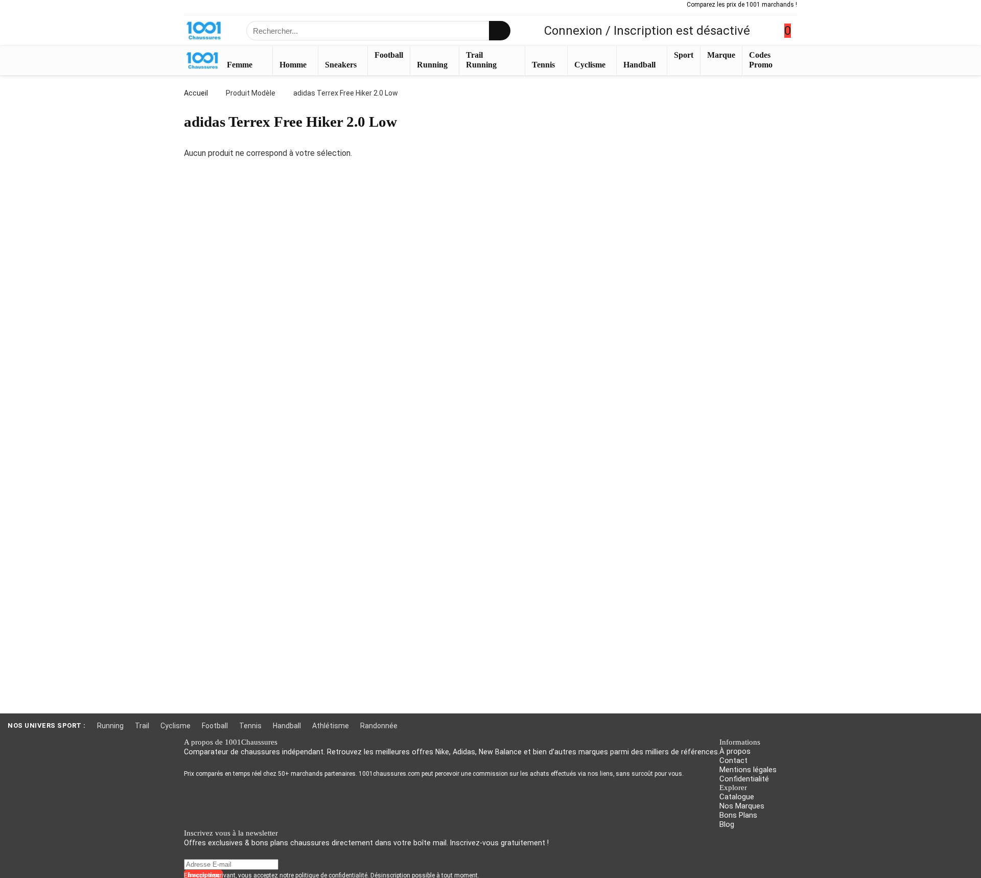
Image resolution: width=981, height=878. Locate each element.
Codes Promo (761, 60)
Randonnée (379, 726)
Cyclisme (589, 64)
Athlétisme (330, 726)
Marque (721, 55)
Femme (239, 64)
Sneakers (341, 64)
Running (432, 64)
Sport (683, 55)
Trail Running (481, 60)
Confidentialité (744, 778)
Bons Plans (738, 815)
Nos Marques (741, 806)
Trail (142, 726)
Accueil (196, 93)
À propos (735, 751)
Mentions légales (748, 769)
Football (389, 55)
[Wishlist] (767, 31)
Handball (639, 64)
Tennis (543, 64)
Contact (733, 760)
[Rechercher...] (499, 30)
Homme (293, 64)
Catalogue (736, 796)
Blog (726, 824)
